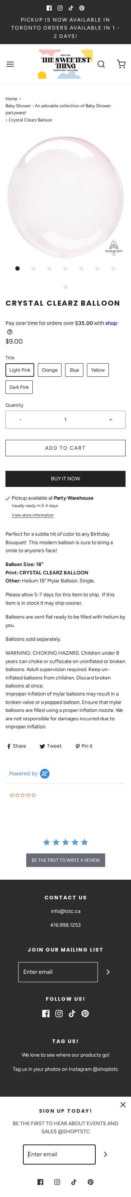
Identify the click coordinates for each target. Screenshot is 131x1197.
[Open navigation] (10, 64)
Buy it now (65, 479)
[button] (65, 197)
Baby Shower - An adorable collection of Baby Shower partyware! (58, 109)
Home (11, 98)
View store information (32, 515)
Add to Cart (65, 448)
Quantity (14, 405)
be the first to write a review (66, 860)
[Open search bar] (101, 64)
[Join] (108, 972)
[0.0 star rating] (49, 796)
